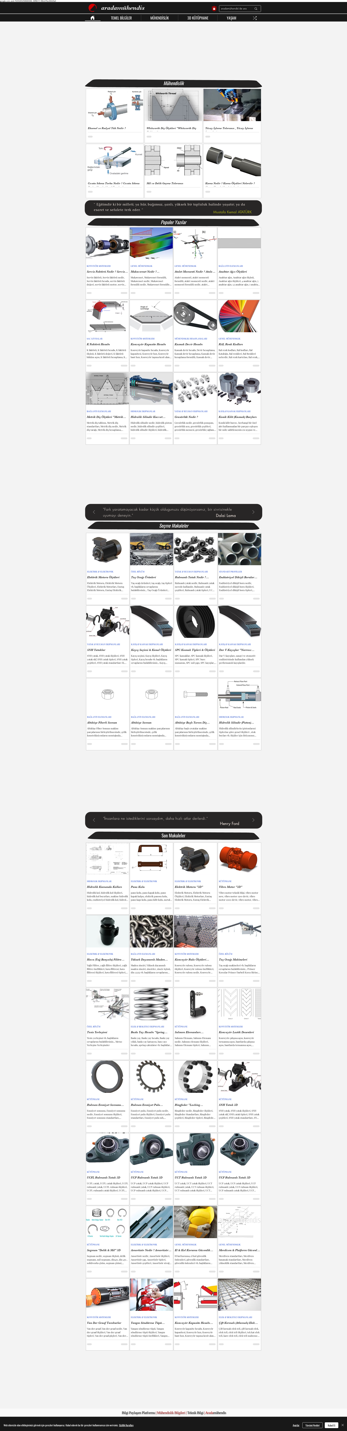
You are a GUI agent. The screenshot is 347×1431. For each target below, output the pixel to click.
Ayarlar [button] (296, 1425)
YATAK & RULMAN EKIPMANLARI (191, 411)
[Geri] (94, 512)
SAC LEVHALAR (94, 338)
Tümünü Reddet (312, 1425)
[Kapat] (342, 1425)
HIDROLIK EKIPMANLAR (143, 411)
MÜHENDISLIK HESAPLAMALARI (191, 338)
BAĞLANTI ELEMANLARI (231, 266)
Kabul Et (331, 1425)
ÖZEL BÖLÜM (137, 571)
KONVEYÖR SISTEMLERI (99, 266)
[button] (121, 18)
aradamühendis (123, 7)
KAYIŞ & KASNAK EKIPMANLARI (234, 411)
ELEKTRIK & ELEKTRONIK (100, 571)
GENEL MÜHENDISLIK (141, 266)
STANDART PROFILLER (230, 571)
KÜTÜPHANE (225, 881)
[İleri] (253, 512)
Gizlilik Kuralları (126, 1425)
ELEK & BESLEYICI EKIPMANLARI (147, 1026)
